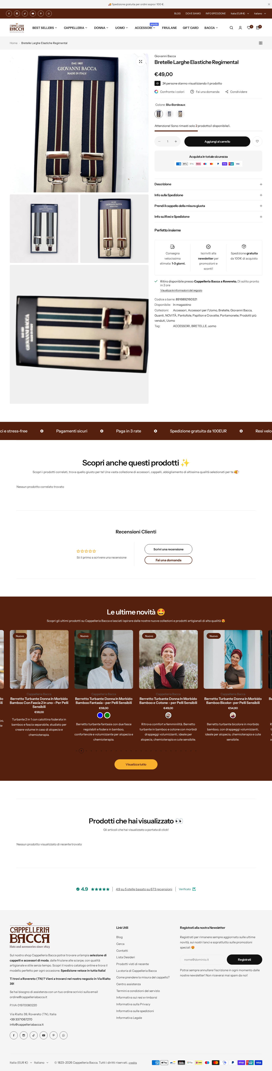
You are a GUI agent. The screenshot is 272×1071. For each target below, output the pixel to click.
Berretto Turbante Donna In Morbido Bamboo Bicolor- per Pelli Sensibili (233, 701)
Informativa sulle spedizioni (135, 1011)
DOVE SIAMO (193, 13)
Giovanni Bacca (165, 56)
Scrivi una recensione (169, 549)
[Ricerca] (231, 27)
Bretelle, (224, 310)
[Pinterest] (41, 14)
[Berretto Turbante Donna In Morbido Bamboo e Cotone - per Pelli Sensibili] (168, 659)
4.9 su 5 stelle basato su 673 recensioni (144, 889)
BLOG (177, 13)
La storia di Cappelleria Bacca (136, 971)
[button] (76, 750)
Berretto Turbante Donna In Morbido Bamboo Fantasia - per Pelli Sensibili (103, 701)
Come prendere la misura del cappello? (143, 977)
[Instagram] (17, 14)
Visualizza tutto (136, 764)
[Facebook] (9, 14)
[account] (240, 27)
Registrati (244, 959)
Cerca (120, 944)
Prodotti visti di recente (132, 964)
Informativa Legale (129, 1018)
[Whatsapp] (49, 14)
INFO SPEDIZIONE (216, 13)
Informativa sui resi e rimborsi (136, 997)
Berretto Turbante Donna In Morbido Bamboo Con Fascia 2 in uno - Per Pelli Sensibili (39, 703)
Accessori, (180, 310)
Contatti (122, 950)
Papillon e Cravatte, (206, 315)
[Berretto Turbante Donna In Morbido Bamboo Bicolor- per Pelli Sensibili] (233, 659)
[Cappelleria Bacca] (17, 27)
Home (14, 43)
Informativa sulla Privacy (133, 1004)
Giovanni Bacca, (241, 310)
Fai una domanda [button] (168, 560)
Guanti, (160, 315)
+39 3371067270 (21, 1019)
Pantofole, (185, 315)
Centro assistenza (128, 984)
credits (133, 1062)
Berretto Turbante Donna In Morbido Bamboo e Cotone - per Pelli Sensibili (168, 701)
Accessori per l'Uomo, (203, 310)
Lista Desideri (125, 957)
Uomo (170, 320)
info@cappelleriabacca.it (27, 1024)
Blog (119, 937)
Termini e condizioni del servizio (138, 991)
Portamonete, (230, 315)
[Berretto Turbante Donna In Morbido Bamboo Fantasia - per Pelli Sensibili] (103, 659)
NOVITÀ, (171, 315)
